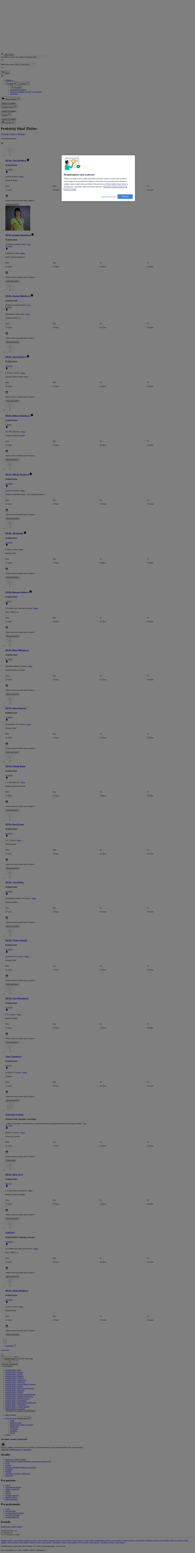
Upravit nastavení (108, 197)
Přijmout (125, 197)
